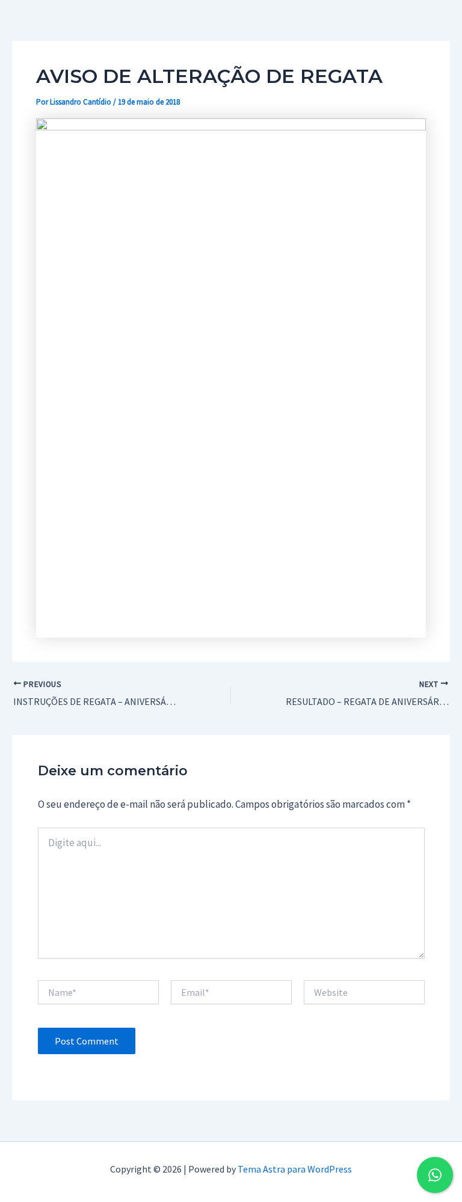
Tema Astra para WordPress (295, 1169)
